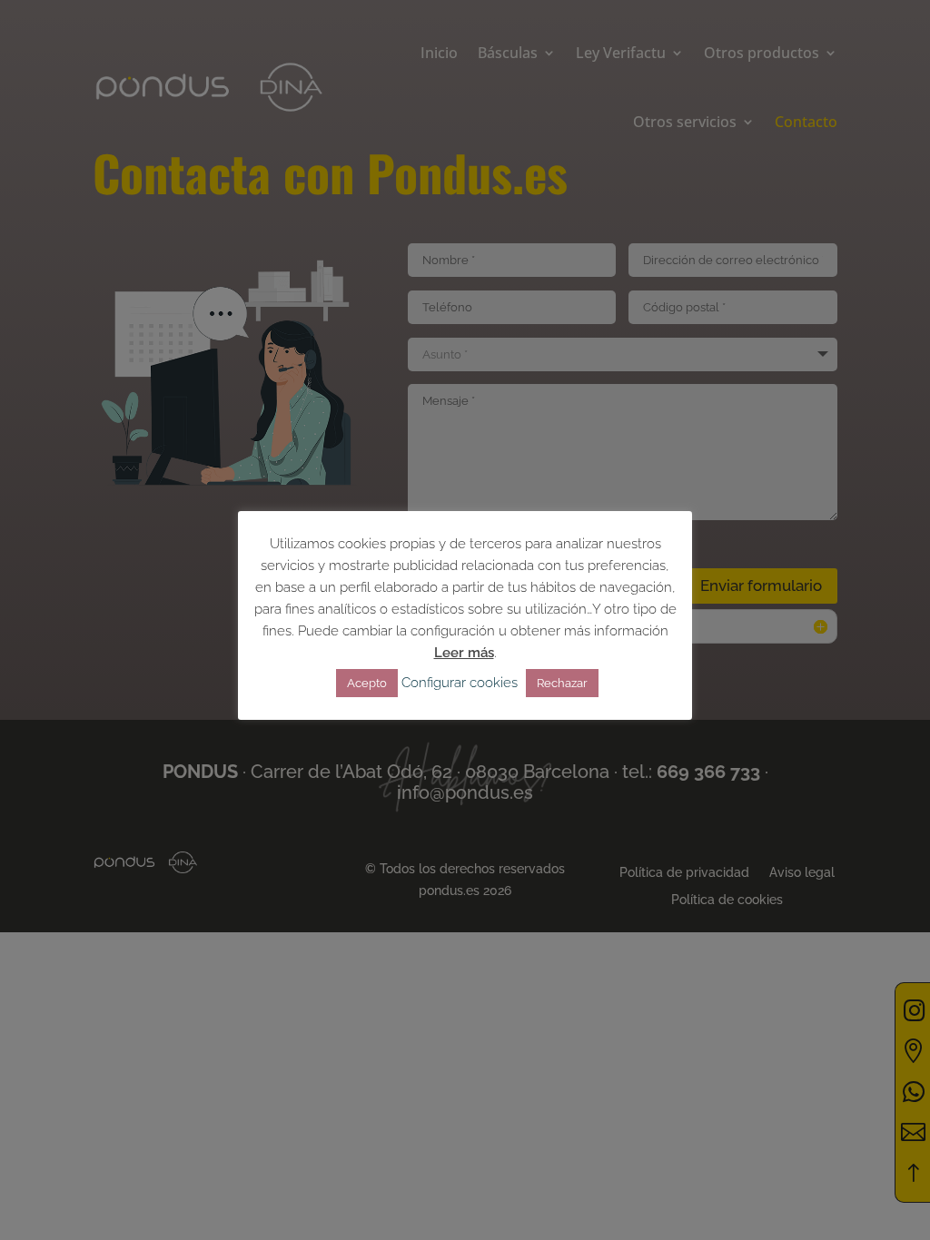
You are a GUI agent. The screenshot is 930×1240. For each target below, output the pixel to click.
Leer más (464, 653)
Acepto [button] (367, 683)
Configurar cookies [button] (459, 682)
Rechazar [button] (562, 683)
